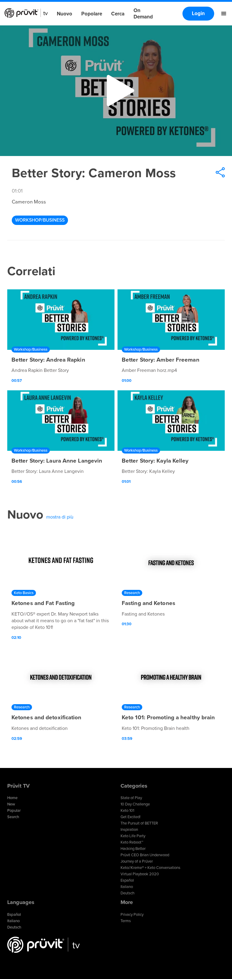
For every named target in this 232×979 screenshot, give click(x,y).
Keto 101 (127, 810)
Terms (126, 921)
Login (198, 13)
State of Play (131, 797)
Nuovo (64, 14)
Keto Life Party (133, 836)
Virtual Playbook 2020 (140, 874)
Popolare (91, 14)
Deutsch (127, 893)
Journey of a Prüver (137, 861)
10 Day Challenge (135, 804)
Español (127, 880)
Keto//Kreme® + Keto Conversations (150, 867)
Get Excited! (130, 817)
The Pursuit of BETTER (139, 823)
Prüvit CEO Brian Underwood (145, 855)
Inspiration (129, 829)
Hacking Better (133, 848)
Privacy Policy (132, 914)
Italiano (127, 886)
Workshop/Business (40, 220)
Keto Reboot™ (132, 842)
